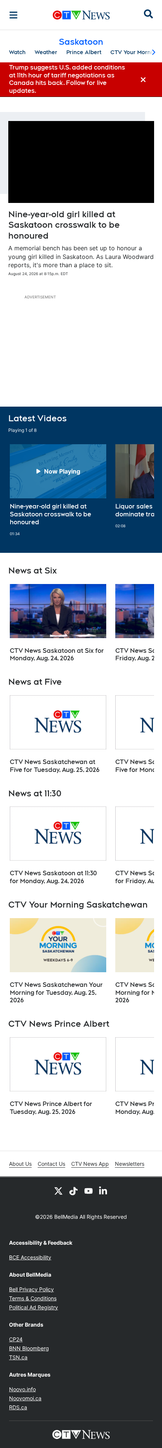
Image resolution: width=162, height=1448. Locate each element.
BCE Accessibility (30, 1257)
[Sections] (13, 15)
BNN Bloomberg (29, 1348)
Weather (46, 52)
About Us (20, 1164)
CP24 (16, 1339)
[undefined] (58, 490)
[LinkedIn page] (103, 1190)
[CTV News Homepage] (81, 15)
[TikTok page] (73, 1190)
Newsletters (129, 1164)
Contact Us (51, 1164)
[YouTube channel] (88, 1190)
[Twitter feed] (58, 1190)
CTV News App (90, 1164)
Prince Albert (83, 52)
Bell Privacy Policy (31, 1289)
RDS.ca (18, 1407)
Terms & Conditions (33, 1298)
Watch (17, 52)
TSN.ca (18, 1357)
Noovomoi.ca (25, 1398)
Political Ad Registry (33, 1307)
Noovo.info (22, 1389)
